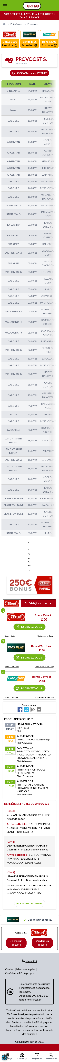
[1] (16, 617)
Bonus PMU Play (12, 666)
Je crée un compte (16, 942)
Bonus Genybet (11, 697)
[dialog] (5, 1057)
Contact (10, 969)
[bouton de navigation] (5, 5)
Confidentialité (14, 973)
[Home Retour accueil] (32, 6)
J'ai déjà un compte (42, 942)
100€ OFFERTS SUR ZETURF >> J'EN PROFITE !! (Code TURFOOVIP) (29, 16)
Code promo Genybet (44, 697)
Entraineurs (16, 24)
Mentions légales (26, 969)
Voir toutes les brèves (29, 903)
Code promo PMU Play (44, 666)
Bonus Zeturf (10, 636)
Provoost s (33, 24)
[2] (16, 647)
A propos (29, 973)
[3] (16, 678)
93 (29, 565)
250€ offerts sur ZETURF (32, 73)
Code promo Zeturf (45, 636)
